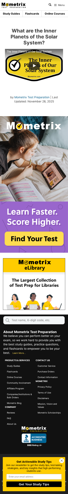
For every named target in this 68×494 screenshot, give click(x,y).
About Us (11, 424)
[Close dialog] (61, 460)
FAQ (9, 418)
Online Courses (55, 13)
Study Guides (11, 13)
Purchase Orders (46, 371)
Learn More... (19, 353)
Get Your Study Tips (34, 484)
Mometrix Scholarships (49, 412)
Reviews (11, 412)
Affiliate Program (15, 388)
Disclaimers (43, 398)
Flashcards (32, 13)
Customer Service (46, 366)
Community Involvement (19, 383)
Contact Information (48, 377)
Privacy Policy (44, 387)
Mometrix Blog (14, 403)
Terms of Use (44, 392)
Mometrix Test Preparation (32, 97)
